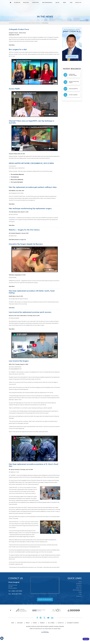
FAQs (71, 2)
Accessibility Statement (73, 622)
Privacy (28, 622)
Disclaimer (20, 622)
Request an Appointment (45, 599)
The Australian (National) (17, 174)
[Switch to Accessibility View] (1, 638)
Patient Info (35, 2)
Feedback (42, 622)
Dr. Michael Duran (56, 628)
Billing (57, 2)
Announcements (73, 88)
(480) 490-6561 (16, 591)
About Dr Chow (72, 56)
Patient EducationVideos (74, 82)
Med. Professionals (47, 2)
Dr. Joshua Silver (47, 628)
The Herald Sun (15, 177)
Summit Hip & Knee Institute (36, 628)
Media (64, 2)
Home (10, 2)
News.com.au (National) (17, 179)
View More (12, 45)
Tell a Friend (51, 622)
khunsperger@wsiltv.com (15, 368)
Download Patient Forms (73, 75)
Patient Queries (73, 94)
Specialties (26, 2)
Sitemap (35, 622)
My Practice (17, 2)
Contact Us (78, 2)
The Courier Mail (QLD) (17, 182)
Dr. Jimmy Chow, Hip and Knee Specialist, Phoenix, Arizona (24, 23)
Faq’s (80, 594)
